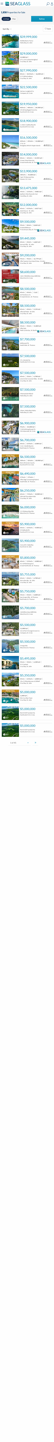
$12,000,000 (28, 204)
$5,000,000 (27, 692)
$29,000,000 (28, 53)
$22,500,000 (28, 87)
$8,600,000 (27, 272)
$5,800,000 (27, 557)
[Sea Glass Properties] (17, 5)
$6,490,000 (27, 473)
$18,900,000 (28, 121)
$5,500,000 (27, 625)
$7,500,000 (27, 356)
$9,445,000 (27, 238)
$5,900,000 (27, 524)
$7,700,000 (27, 339)
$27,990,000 (28, 70)
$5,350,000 (27, 675)
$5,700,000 (27, 608)
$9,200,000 (27, 255)
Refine (42, 19)
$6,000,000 (27, 507)
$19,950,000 (28, 104)
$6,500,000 (27, 456)
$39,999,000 (28, 37)
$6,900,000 (27, 423)
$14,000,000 (28, 154)
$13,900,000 (28, 171)
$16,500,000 (28, 137)
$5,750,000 (27, 591)
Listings (6, 19)
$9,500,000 (27, 221)
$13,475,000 (28, 188)
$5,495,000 (27, 658)
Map (14, 19)
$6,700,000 (27, 440)
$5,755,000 (27, 574)
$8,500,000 (27, 289)
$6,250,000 (27, 490)
